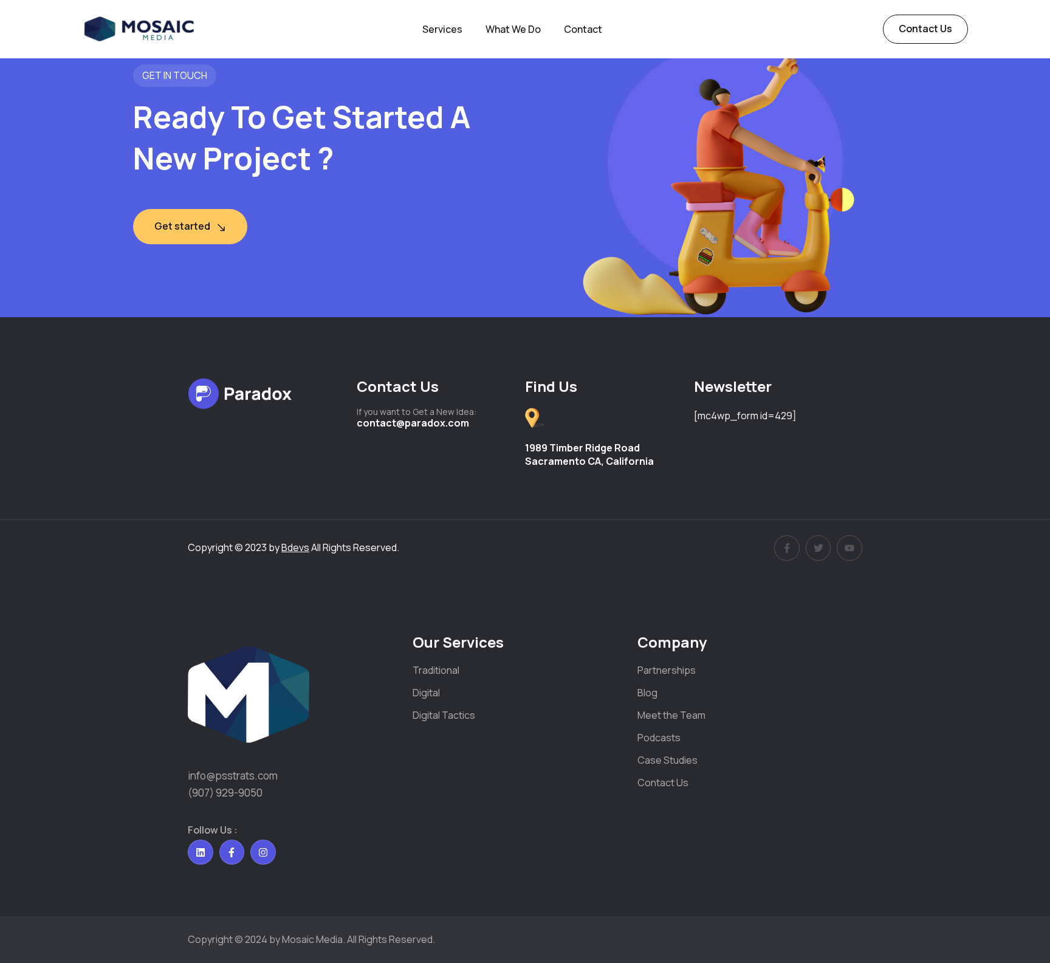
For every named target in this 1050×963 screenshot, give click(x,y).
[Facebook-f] (232, 852)
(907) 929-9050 (225, 793)
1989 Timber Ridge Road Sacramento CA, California (589, 454)
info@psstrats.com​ (233, 776)
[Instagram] (263, 852)
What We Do (513, 29)
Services (442, 29)
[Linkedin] (200, 852)
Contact (583, 29)
